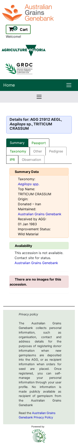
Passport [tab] (39, 143)
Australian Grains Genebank (39, 214)
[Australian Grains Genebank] (28, 12)
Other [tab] (37, 151)
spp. (28, 184)
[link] (69, 85)
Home (9, 85)
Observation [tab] (31, 159)
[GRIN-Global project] (39, 436)
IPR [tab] (12, 159)
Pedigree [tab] (56, 151)
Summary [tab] (17, 143)
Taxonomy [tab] (18, 151)
